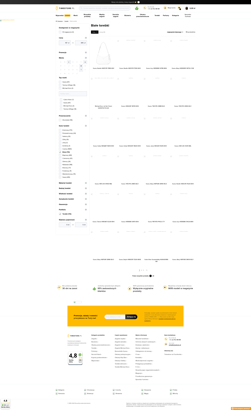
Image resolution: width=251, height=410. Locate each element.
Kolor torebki (64, 126)
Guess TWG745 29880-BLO (156, 106)
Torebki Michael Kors (122, 367)
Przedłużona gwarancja (144, 376)
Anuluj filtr (102, 32)
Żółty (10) (65, 139)
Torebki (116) (66, 214)
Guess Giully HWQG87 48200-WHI (130, 146)
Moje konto (172, 8)
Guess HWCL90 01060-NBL (103, 184)
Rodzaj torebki (65, 188)
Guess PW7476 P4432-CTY (156, 222)
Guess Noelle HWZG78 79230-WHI (183, 184)
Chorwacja (90, 390)
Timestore (60, 21)
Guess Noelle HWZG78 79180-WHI (103, 68)
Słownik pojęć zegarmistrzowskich (147, 370)
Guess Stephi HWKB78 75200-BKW (130, 259)
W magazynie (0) (68, 32)
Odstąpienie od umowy (143, 351)
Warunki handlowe (142, 339)
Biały (94, 32)
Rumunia (61, 394)
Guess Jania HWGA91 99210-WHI (156, 146)
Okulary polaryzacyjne (122, 354)
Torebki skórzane (120, 364)
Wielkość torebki (65, 194)
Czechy (118, 390)
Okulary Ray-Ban (120, 357)
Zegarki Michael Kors (122, 348)
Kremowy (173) (67, 130)
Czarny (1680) (67, 149)
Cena (61, 38)
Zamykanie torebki (66, 199)
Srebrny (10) (66, 136)
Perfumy (94, 351)
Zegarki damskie (120, 342)
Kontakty (139, 357)
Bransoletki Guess (121, 351)
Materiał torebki (65, 183)
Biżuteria (94, 342)
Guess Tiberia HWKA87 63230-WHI (103, 222)
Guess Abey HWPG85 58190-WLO (156, 184)
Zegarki (94, 339)
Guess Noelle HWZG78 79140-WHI (130, 68)
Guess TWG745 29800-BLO (130, 184)
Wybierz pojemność (67, 220)
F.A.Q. (138, 367)
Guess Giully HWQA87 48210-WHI (103, 146)
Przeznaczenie (64, 116)
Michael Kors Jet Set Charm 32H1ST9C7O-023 (103, 107)
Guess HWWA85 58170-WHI (130, 222)
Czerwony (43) (67, 158)
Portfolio (62, 210)
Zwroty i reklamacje (142, 348)
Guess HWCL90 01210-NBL (183, 146)
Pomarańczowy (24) (69, 133)
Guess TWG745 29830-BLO (182, 106)
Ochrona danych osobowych (145, 342)
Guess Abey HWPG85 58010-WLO (182, 259)
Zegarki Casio (119, 345)
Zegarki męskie (120, 339)
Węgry (146, 394)
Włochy (175, 394)
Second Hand (96, 354)
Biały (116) (66, 152)
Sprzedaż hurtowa (142, 379)
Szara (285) (66, 177)
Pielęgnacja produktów (143, 364)
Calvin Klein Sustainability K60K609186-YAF (156, 260)
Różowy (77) (66, 168)
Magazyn (139, 373)
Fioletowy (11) (66, 171)
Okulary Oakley (120, 360)
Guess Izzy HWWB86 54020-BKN (183, 222)
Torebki (66, 21)
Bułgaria (61, 390)
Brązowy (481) (67, 155)
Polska (175, 390)
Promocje (62, 52)
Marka (61, 58)
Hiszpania (147, 390)
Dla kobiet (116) (67, 120)
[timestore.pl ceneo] (7, 20)
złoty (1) (65, 143)
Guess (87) (66, 82)
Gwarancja (63, 204)
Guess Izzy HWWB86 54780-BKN (156, 68)
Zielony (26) (66, 161)
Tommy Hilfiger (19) (68, 85)
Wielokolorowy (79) (68, 174)
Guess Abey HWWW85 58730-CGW (183, 68)
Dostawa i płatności (142, 345)
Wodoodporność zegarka (144, 360)
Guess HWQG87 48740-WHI (130, 106)
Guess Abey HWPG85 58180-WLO (103, 259)
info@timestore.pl (175, 345)
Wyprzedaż (95, 360)
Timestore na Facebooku (172, 354)
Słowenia (118, 394)
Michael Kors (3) (67, 88)
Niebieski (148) (67, 164)
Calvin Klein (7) (68, 99)
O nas (138, 354)
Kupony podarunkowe (99, 357)
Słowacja (90, 394)
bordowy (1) (66, 146)
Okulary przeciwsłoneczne (100, 345)
